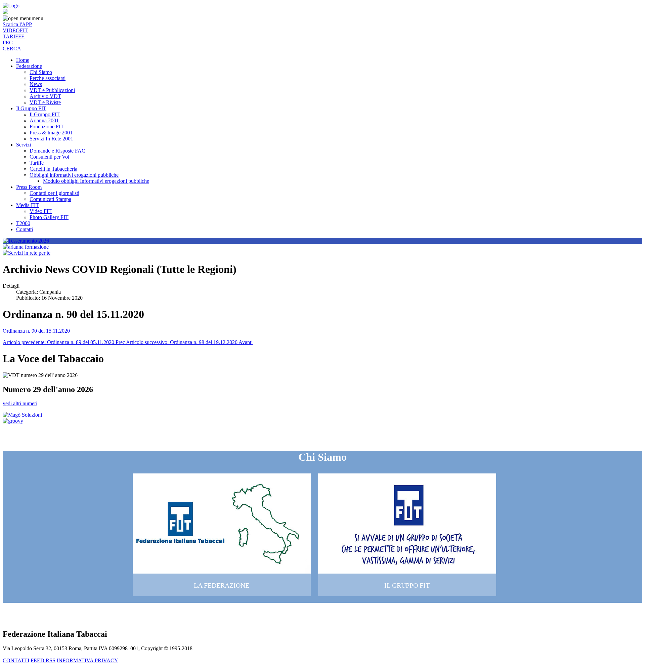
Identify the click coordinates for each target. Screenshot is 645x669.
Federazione (29, 66)
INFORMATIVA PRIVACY (87, 660)
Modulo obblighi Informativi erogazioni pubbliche (96, 181)
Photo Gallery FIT (49, 217)
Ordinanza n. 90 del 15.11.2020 (36, 331)
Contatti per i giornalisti (54, 193)
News (36, 84)
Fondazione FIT (47, 126)
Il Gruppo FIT (31, 108)
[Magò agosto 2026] (22, 415)
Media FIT (27, 205)
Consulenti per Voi (49, 157)
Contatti (24, 229)
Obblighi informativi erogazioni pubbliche (74, 175)
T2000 (23, 223)
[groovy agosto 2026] (13, 421)
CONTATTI (16, 660)
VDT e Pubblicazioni (52, 90)
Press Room (29, 187)
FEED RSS (43, 660)
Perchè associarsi (48, 78)
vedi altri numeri (20, 403)
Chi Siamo (41, 72)
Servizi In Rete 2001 (51, 138)
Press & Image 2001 (51, 132)
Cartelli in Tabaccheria (53, 169)
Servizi (23, 145)
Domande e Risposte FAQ (58, 151)
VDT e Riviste (45, 102)
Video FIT (41, 211)
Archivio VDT (45, 96)
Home (22, 60)
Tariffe (37, 163)
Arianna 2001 (44, 120)
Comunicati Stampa (50, 199)
